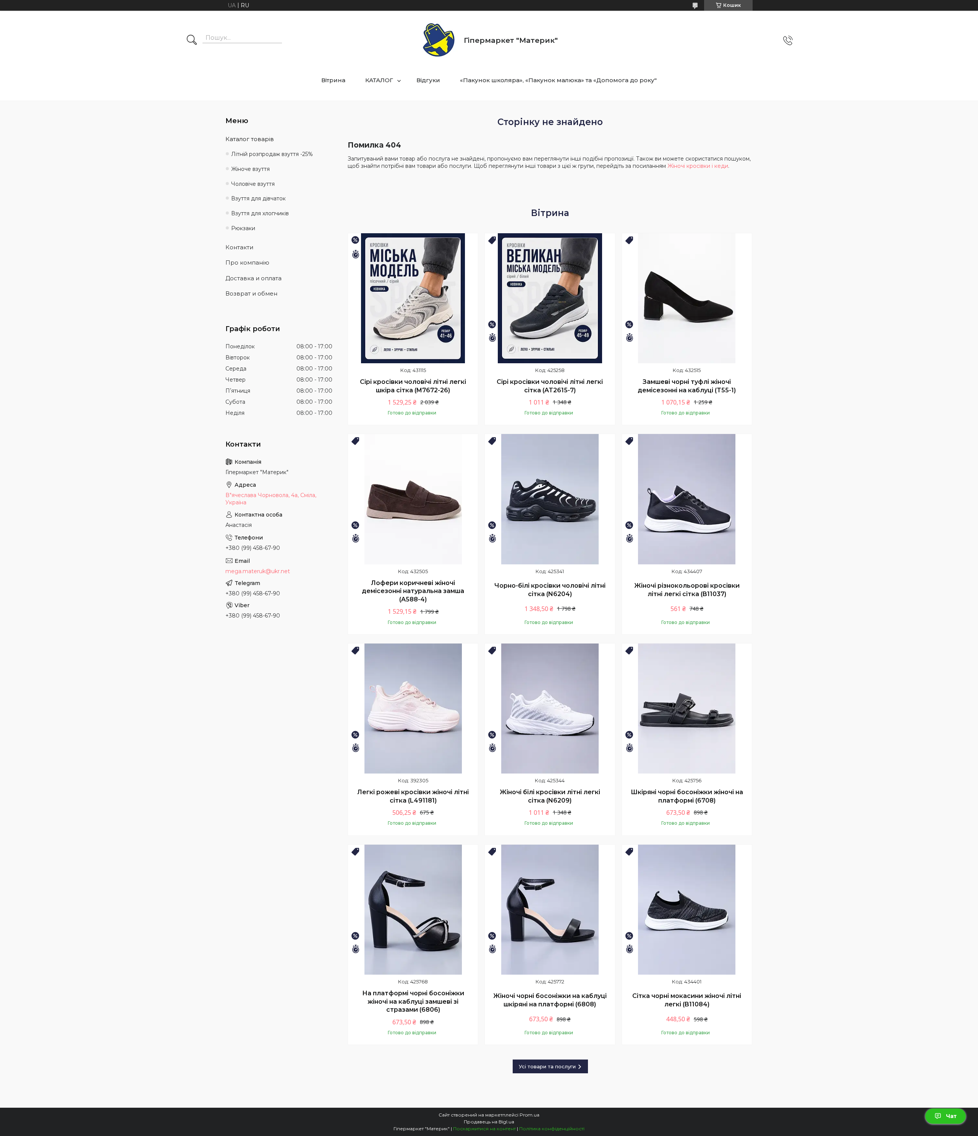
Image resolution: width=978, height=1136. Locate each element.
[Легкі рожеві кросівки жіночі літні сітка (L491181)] (413, 709)
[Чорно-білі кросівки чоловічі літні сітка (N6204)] (550, 499)
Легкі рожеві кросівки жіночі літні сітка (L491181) (413, 796)
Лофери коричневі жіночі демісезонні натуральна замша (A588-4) (413, 591)
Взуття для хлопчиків (260, 213)
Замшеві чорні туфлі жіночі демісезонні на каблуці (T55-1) (687, 386)
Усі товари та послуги (547, 1066)
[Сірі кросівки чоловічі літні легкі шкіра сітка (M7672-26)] (413, 298)
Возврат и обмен (251, 293)
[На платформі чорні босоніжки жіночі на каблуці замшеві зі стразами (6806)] (413, 910)
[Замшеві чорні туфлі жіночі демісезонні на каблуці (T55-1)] (687, 298)
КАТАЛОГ (379, 80)
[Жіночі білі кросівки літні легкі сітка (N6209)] (550, 709)
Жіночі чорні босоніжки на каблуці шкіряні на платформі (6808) (550, 1000)
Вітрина (333, 80)
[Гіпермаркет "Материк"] (438, 40)
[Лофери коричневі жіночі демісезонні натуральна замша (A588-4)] (413, 499)
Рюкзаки (243, 228)
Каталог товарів (249, 139)
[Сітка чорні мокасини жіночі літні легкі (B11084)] (687, 910)
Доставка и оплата (253, 278)
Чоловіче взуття (253, 183)
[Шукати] (191, 40)
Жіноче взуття (250, 169)
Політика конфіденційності (552, 1128)
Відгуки (428, 80)
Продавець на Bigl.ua (489, 1122)
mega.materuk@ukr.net (257, 571)
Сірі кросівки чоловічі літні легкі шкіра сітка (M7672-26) (413, 386)
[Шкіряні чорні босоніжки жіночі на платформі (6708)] (687, 709)
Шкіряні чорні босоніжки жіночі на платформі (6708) (687, 796)
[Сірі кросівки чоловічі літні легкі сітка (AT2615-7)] (550, 298)
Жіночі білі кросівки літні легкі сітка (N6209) (550, 796)
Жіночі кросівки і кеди (697, 166)
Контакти (239, 247)
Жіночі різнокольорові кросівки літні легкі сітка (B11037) (687, 590)
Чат (951, 1116)
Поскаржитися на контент (484, 1128)
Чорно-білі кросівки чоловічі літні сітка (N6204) (550, 590)
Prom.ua (529, 1115)
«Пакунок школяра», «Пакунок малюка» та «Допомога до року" (558, 80)
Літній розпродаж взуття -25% (272, 154)
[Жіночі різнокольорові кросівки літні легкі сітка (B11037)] (687, 499)
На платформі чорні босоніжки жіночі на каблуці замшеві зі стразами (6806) (413, 1001)
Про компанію (247, 262)
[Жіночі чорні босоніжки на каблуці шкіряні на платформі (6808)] (550, 910)
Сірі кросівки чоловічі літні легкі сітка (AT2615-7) (550, 386)
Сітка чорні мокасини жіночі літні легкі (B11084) (686, 1000)
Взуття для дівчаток (258, 198)
